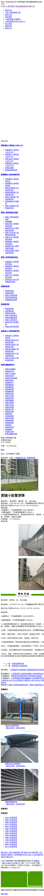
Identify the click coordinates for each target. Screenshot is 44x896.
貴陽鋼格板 (9, 387)
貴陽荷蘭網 (9, 400)
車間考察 (8, 17)
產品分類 (4, 141)
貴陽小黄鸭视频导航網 (9, 212)
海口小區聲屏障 (11, 824)
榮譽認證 (8, 26)
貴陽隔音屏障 (10, 313)
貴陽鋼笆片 (9, 382)
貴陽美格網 (9, 407)
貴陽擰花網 (9, 409)
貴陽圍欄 (8, 221)
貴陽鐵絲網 (9, 420)
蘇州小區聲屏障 (11, 820)
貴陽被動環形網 (11, 170)
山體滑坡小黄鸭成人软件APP (27, 680)
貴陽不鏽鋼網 (10, 369)
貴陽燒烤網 (9, 416)
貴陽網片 (8, 425)
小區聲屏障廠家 (26, 674)
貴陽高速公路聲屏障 (19, 666)
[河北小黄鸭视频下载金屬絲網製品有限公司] (22, 57)
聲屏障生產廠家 (36, 676)
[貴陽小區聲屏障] (19, 490)
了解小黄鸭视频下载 (13, 12)
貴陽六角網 (9, 405)
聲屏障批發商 (16, 676)
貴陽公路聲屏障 (11, 315)
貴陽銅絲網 (9, 423)
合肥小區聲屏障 (11, 840)
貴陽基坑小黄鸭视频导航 (10, 331)
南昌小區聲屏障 (11, 829)
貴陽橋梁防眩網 (11, 300)
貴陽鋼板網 (9, 385)
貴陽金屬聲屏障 (11, 318)
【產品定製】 (10, 728)
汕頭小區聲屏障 (11, 817)
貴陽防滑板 (9, 380)
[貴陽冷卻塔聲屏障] (19, 724)
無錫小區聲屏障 (11, 822)
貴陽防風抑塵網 (11, 378)
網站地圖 (4, 894)
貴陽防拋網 (9, 293)
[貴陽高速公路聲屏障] (19, 762)
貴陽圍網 (8, 429)
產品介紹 (8, 15)
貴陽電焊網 (9, 376)
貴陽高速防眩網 (11, 297)
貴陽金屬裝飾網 (11, 434)
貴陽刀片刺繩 (10, 374)
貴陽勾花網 (9, 396)
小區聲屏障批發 (38, 674)
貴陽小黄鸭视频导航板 (9, 257)
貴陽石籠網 (9, 418)
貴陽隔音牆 (9, 311)
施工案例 (8, 24)
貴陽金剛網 (9, 403)
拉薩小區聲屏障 (11, 831)
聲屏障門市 (25, 676)
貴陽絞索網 (9, 168)
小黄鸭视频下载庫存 (13, 19)
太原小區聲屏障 (11, 842)
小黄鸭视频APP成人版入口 (15, 21)
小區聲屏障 (14, 670)
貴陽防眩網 (5, 286)
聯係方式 (8, 28)
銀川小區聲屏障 (11, 847)
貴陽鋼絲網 (9, 391)
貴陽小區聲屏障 (11, 320)
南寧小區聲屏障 (11, 833)
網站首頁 (8, 10)
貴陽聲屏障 (5, 304)
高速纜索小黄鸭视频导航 (28, 670)
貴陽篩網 (8, 414)
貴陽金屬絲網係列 (8, 365)
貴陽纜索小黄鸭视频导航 (10, 174)
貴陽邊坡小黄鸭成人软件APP (12, 145)
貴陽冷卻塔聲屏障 (12, 327)
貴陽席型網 (9, 427)
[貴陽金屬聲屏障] (19, 800)
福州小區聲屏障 (11, 826)
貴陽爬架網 (9, 411)
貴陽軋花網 (9, 432)
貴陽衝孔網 (9, 371)
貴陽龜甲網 (9, 398)
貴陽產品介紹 (20, 458)
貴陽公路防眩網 (11, 295)
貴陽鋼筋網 (9, 389)
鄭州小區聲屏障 (11, 844)
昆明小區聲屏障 (11, 835)
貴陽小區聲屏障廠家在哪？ (19, 685)
